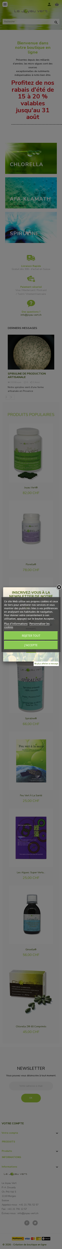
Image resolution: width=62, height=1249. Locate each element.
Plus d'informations (16, 623)
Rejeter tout (31, 636)
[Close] (59, 587)
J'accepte (31, 645)
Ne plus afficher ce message (46, 663)
